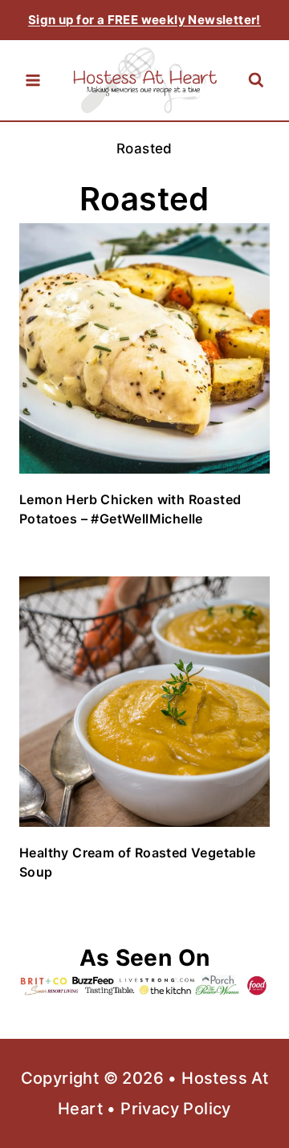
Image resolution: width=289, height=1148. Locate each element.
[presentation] (144, 348)
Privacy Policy (175, 1108)
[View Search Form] (256, 81)
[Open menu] (33, 80)
